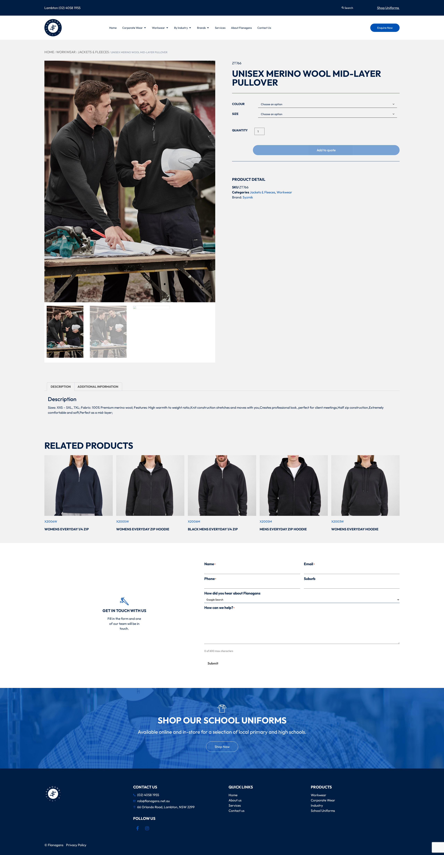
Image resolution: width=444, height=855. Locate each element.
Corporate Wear (323, 800)
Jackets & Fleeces (93, 52)
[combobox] (356, 7)
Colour (238, 104)
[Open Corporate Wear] (145, 28)
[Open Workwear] (167, 28)
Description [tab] (61, 387)
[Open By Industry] (190, 28)
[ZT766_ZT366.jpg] (129, 181)
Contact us (236, 811)
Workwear (66, 52)
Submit (213, 663)
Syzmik (248, 197)
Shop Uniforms (388, 8)
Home (49, 52)
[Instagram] (147, 828)
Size (235, 113)
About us (235, 800)
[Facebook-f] (137, 828)
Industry (317, 805)
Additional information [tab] (98, 387)
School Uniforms (323, 811)
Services (235, 805)
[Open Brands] (208, 28)
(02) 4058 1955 (69, 8)
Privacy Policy (77, 845)
